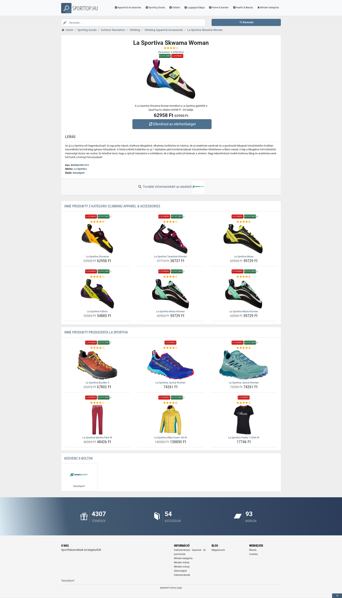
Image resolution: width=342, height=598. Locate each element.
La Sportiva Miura (243, 256)
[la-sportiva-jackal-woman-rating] (170, 348)
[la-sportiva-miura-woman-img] (170, 294)
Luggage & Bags (196, 7)
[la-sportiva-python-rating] (97, 277)
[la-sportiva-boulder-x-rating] (97, 348)
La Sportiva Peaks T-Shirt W (243, 437)
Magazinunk (218, 550)
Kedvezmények (182, 575)
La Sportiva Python (97, 311)
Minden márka (181, 562)
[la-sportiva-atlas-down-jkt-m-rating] (170, 403)
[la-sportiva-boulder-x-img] (97, 365)
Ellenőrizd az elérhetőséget (174, 124)
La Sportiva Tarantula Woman (170, 256)
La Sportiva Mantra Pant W (97, 437)
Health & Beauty (244, 7)
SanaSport (79, 172)
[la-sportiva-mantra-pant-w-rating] (97, 403)
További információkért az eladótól (167, 187)
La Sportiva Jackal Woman (170, 382)
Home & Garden (220, 7)
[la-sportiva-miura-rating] (244, 222)
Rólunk (252, 550)
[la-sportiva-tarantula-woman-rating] (170, 222)
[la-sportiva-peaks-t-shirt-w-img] (244, 420)
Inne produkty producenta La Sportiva (96, 332)
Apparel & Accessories (129, 7)
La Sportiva (80, 168)
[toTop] (337, 595)
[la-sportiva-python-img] (97, 294)
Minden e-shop (182, 566)
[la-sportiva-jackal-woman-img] (170, 365)
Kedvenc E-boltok (78, 458)
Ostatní (176, 7)
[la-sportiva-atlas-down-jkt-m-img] (170, 420)
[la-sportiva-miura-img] (244, 239)
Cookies (253, 554)
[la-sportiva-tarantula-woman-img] (170, 239)
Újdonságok (180, 570)
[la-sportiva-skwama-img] (97, 239)
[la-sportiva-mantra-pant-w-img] (97, 420)
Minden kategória (269, 7)
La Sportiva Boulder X (97, 382)
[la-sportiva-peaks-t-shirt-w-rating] (244, 403)
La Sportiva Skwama (97, 256)
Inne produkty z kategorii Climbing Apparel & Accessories (112, 206)
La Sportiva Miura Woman (170, 311)
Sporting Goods (156, 7)
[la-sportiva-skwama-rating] (97, 222)
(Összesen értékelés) (171, 52)
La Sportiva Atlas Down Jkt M (170, 437)
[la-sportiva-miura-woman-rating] (170, 277)
